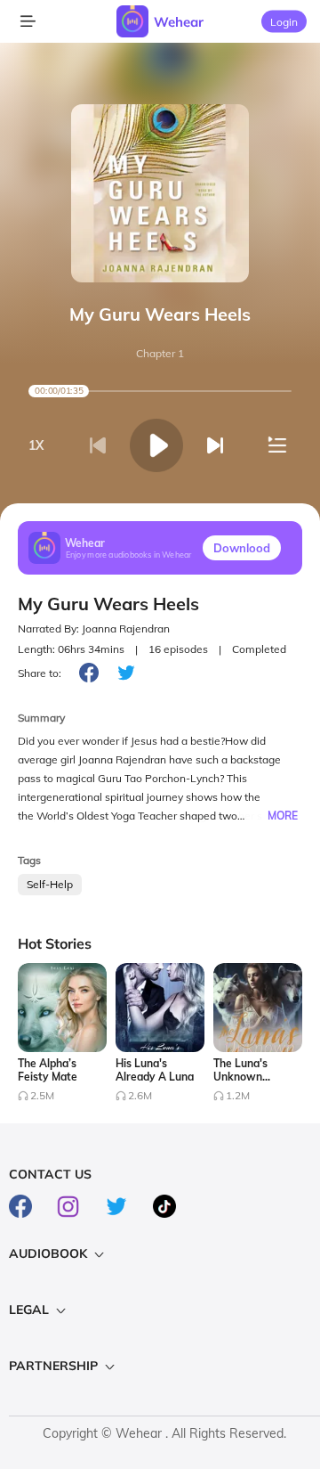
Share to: (39, 673)
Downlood (241, 548)
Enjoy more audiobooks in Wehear (129, 554)
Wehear (179, 21)
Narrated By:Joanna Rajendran (94, 628)
